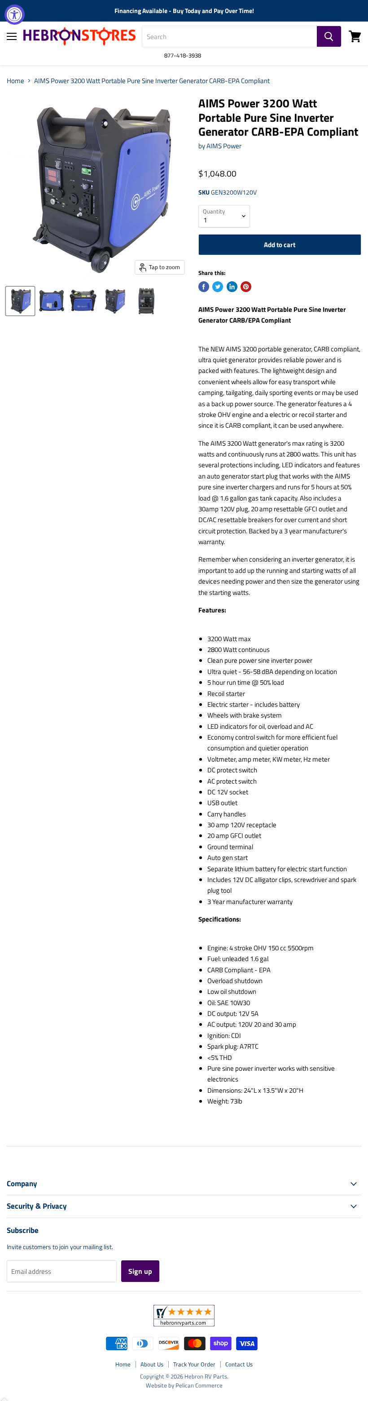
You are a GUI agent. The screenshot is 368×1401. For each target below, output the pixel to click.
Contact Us (239, 1364)
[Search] (329, 36)
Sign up (140, 1271)
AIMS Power (223, 146)
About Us (151, 1364)
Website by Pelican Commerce (184, 1385)
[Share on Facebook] (203, 286)
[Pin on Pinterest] (246, 286)
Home (15, 80)
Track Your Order (194, 1364)
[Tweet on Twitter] (217, 286)
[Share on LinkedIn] (232, 286)
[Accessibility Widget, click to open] (14, 14)
